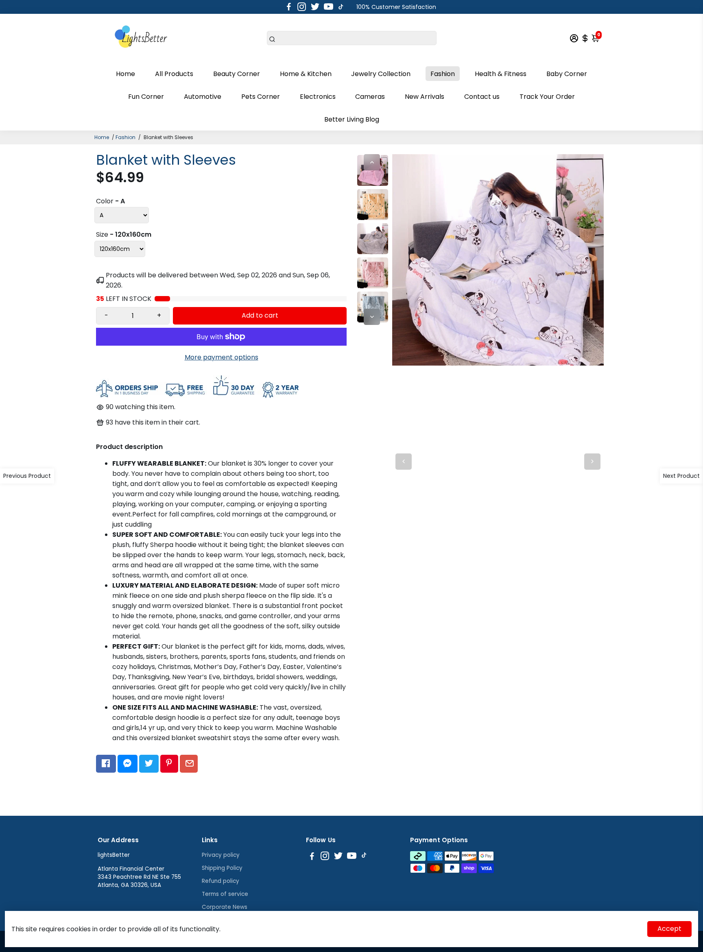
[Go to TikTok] (341, 7)
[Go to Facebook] (288, 7)
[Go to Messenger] (128, 764)
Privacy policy (221, 855)
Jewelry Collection (380, 73)
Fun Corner (146, 96)
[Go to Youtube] (328, 7)
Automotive (202, 96)
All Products (174, 73)
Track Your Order (547, 96)
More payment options (221, 357)
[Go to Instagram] (302, 7)
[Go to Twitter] (315, 7)
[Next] (372, 317)
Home (125, 73)
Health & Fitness (500, 73)
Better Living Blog (351, 119)
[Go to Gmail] (189, 764)
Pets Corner (260, 96)
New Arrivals (424, 96)
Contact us (482, 96)
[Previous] (372, 162)
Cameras (370, 96)
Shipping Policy (222, 868)
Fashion (442, 73)
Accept (669, 928)
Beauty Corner (236, 73)
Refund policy (220, 881)
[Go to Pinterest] (169, 764)
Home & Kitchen (306, 73)
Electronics (318, 96)
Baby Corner (566, 73)
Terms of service (225, 894)
